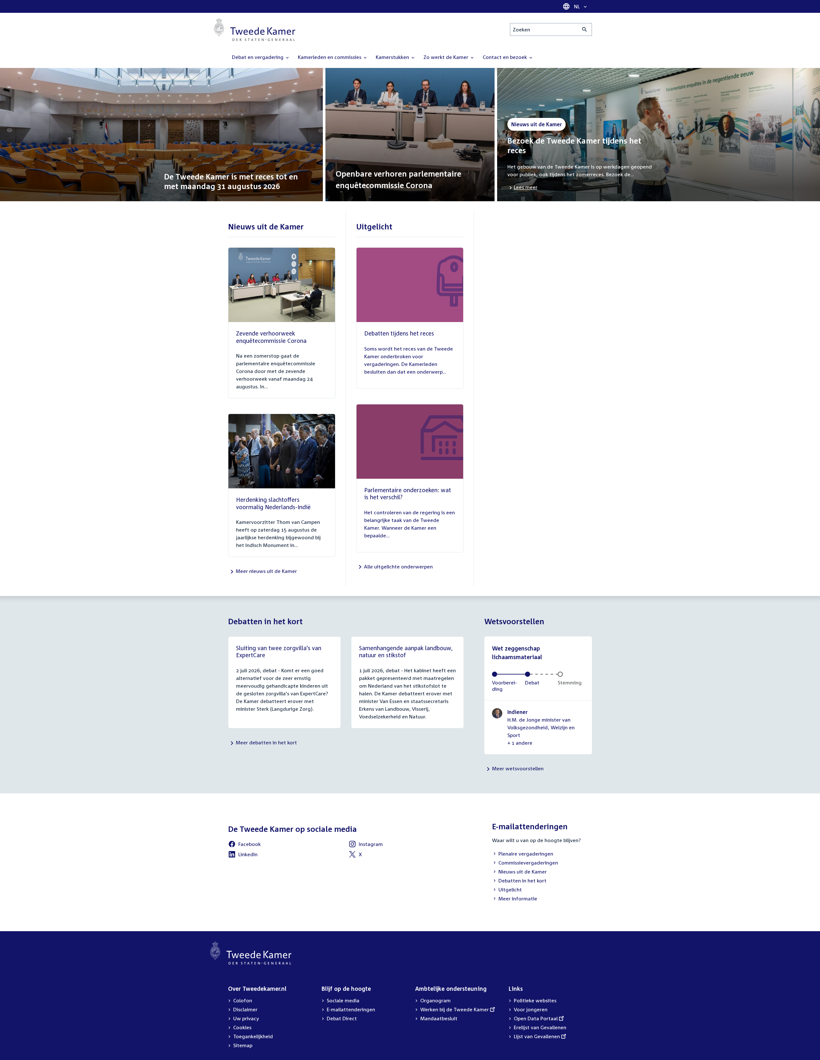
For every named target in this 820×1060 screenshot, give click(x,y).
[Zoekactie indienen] (585, 29)
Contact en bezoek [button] (505, 57)
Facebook (244, 845)
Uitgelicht (507, 890)
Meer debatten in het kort (266, 742)
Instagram (365, 845)
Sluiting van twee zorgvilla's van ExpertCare (278, 651)
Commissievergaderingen (525, 863)
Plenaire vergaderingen (522, 854)
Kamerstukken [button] (393, 57)
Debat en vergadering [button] (258, 57)
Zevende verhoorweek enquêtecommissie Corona (271, 337)
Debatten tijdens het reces (399, 333)
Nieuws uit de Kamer (519, 872)
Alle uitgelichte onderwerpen (398, 566)
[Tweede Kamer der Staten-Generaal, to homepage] (254, 29)
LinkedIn (243, 855)
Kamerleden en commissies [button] (330, 57)
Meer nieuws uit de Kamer (266, 571)
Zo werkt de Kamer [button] (446, 57)
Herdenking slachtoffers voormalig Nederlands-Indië (273, 503)
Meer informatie (517, 898)
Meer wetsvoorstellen (518, 768)
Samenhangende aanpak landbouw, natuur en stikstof (406, 651)
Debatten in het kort (519, 881)
